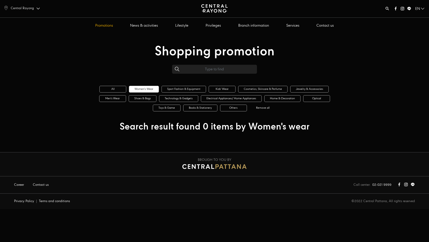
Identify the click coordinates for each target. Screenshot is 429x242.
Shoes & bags (142, 98)
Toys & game (166, 108)
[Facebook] (395, 9)
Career (19, 184)
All (113, 89)
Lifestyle (181, 25)
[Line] (409, 9)
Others (233, 108)
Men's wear (112, 98)
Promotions (104, 25)
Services (292, 25)
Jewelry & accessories (309, 89)
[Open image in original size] (214, 8)
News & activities (144, 25)
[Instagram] (402, 9)
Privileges (213, 25)
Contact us (325, 25)
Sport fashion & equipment (183, 89)
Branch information (253, 25)
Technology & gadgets (179, 98)
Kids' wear (222, 89)
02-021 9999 (381, 184)
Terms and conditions (54, 201)
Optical (316, 98)
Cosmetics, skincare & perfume (263, 89)
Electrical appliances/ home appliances (231, 98)
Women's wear (144, 89)
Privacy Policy (24, 201)
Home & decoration (282, 98)
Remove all (263, 108)
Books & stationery (200, 108)
